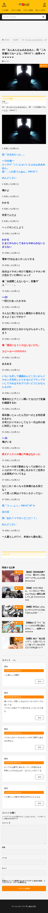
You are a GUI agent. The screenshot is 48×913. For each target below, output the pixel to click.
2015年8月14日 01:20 (13, 671)
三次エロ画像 (16, 10)
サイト (4, 868)
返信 (39, 681)
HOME (6, 40)
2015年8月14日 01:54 (13, 733)
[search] (43, 17)
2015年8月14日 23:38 (13, 792)
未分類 (15, 40)
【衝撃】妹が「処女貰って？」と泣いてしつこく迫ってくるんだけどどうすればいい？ (35, 643)
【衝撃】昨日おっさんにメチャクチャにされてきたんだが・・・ (35, 609)
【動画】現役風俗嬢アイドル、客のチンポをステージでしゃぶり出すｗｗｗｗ (35, 576)
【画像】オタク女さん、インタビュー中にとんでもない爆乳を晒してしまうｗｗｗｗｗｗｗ (35, 594)
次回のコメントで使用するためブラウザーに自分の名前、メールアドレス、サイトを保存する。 (23, 881)
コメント (6, 823)
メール (4, 858)
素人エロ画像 (40, 10)
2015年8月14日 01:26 (13, 697)
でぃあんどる (31, 906)
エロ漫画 (5, 10)
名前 (3, 847)
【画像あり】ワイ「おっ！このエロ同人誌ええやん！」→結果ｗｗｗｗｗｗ (35, 627)
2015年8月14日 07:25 (13, 763)
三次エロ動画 (28, 10)
